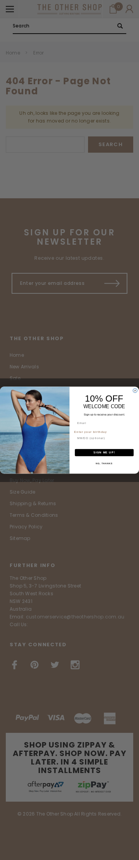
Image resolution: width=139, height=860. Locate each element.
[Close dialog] (135, 390)
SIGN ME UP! (104, 452)
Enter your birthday (90, 431)
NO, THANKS (104, 463)
